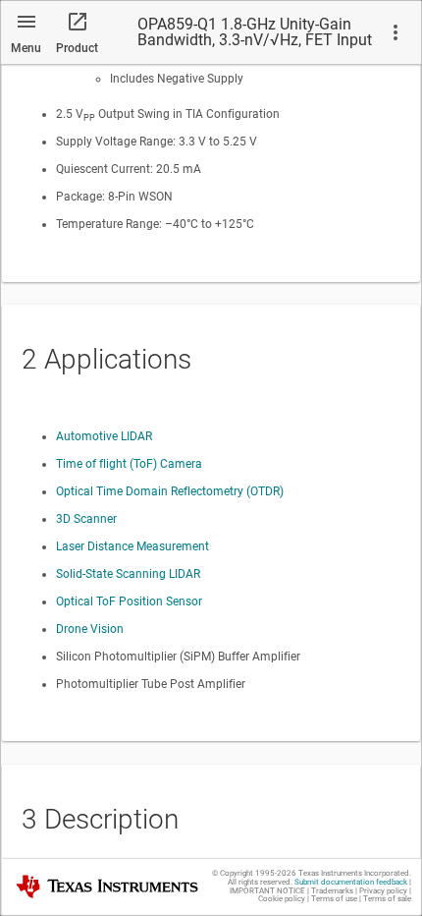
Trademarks (332, 891)
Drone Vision (90, 629)
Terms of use (334, 898)
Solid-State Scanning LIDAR (128, 574)
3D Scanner (86, 519)
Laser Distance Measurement (132, 546)
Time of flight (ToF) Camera (129, 464)
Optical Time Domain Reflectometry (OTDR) (170, 491)
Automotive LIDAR (104, 436)
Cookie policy (281, 898)
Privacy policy (383, 891)
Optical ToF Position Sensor (129, 601)
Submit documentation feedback (350, 882)
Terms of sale (387, 898)
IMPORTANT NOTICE (267, 891)
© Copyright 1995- (254, 873)
